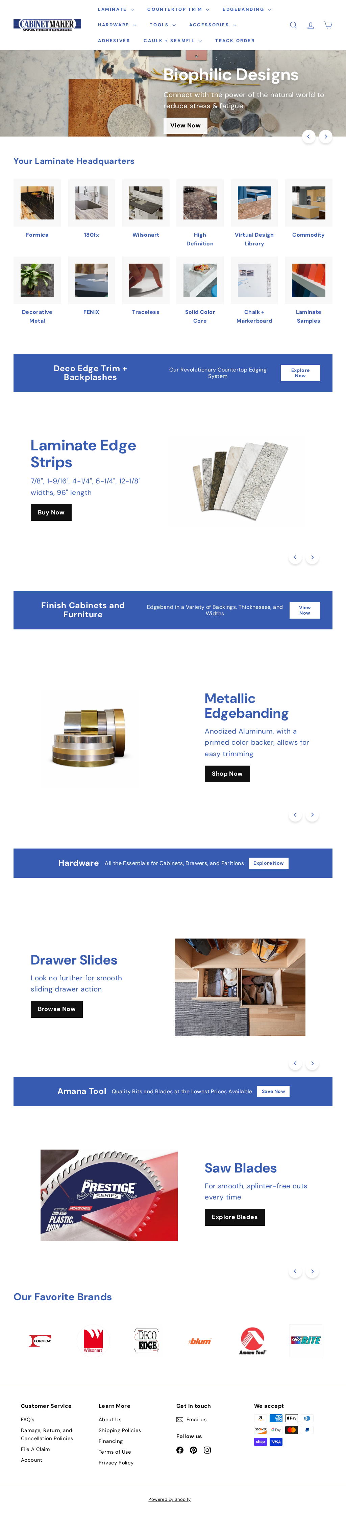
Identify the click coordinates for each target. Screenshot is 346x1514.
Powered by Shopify (169, 1499)
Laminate (113, 9)
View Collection (253, 1230)
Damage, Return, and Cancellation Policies (47, 1434)
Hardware (114, 25)
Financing (111, 1441)
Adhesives (114, 40)
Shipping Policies (120, 1430)
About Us (110, 1419)
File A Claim (35, 1449)
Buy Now (51, 512)
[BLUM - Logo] (199, 1341)
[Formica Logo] (40, 1341)
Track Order (235, 40)
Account (32, 1460)
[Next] (325, 136)
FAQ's (27, 1419)
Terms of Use (115, 1452)
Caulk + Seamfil (170, 40)
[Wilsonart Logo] (93, 1341)
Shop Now (53, 1016)
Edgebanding (244, 9)
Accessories (210, 25)
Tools (160, 25)
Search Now (230, 774)
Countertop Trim (175, 9)
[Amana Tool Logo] (252, 1341)
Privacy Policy (116, 1462)
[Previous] (309, 136)
